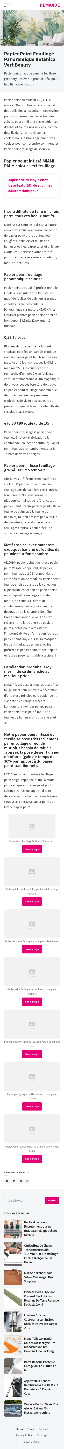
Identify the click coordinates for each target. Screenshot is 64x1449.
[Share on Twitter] (14, 1181)
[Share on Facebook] (7, 1181)
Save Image (32, 849)
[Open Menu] (6, 5)
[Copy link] (28, 1181)
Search (52, 1200)
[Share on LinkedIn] (21, 1181)
